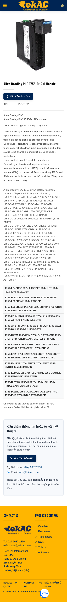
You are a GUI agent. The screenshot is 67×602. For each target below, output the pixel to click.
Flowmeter (44, 531)
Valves (42, 547)
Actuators (43, 552)
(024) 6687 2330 (33, 467)
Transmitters (45, 536)
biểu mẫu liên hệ (42, 479)
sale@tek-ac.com (29, 472)
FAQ (40, 583)
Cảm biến (43, 526)
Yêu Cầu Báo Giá (18, 96)
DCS (41, 541)
